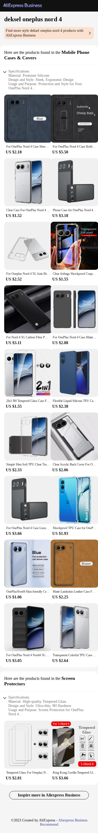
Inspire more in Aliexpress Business (49, 795)
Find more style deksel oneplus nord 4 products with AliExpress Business (44, 33)
